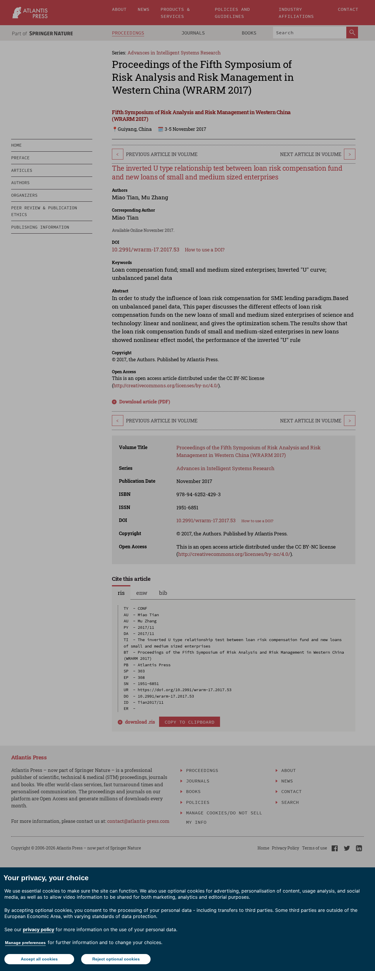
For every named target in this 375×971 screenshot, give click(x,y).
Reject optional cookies (116, 959)
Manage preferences (25, 942)
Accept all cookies (39, 959)
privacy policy (38, 929)
